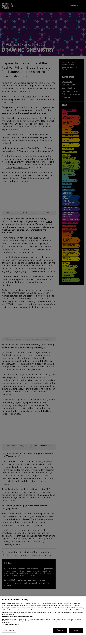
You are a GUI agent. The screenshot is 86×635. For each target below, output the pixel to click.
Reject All (60, 630)
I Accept (75, 630)
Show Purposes (9, 630)
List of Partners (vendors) (10, 624)
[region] (43, 615)
